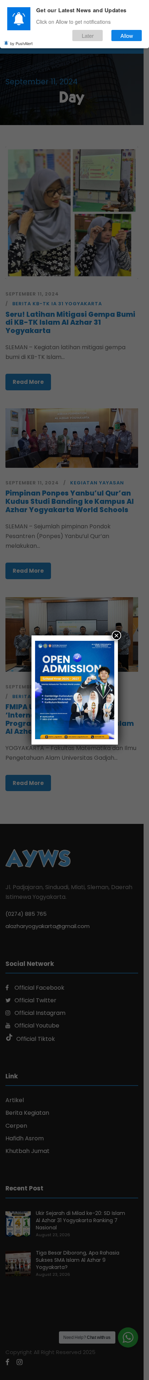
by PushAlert (21, 43)
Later (88, 35)
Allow (126, 35)
